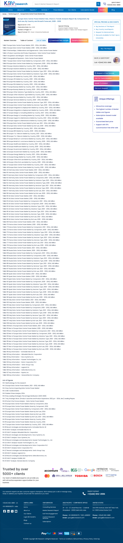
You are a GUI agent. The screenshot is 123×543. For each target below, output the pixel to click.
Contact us (27, 523)
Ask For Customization (103, 78)
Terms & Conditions (66, 539)
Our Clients (72, 10)
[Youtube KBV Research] (16, 511)
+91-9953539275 (8, 506)
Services (44, 10)
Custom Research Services (49, 517)
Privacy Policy (88, 539)
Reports (33, 10)
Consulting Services (49, 507)
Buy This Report (106, 49)
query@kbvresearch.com (76, 518)
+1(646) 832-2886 (113, 5)
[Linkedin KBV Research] (8, 511)
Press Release (59, 10)
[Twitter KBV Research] (12, 511)
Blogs (25, 520)
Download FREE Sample (59, 40)
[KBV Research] (16, 4)
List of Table (41, 40)
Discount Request (101, 88)
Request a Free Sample (105, 73)
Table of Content (26, 40)
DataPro (103, 10)
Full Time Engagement (50, 513)
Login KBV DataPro (30, 517)
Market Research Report (51, 510)
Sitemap (97, 539)
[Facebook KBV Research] (4, 511)
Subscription (47, 521)
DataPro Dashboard (79, 40)
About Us (20, 10)
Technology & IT (13, 14)
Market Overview (10, 40)
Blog (113, 10)
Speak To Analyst (101, 83)
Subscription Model (87, 10)
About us (27, 510)
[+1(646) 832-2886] (105, 4)
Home (10, 10)
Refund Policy (78, 539)
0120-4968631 (85, 515)
